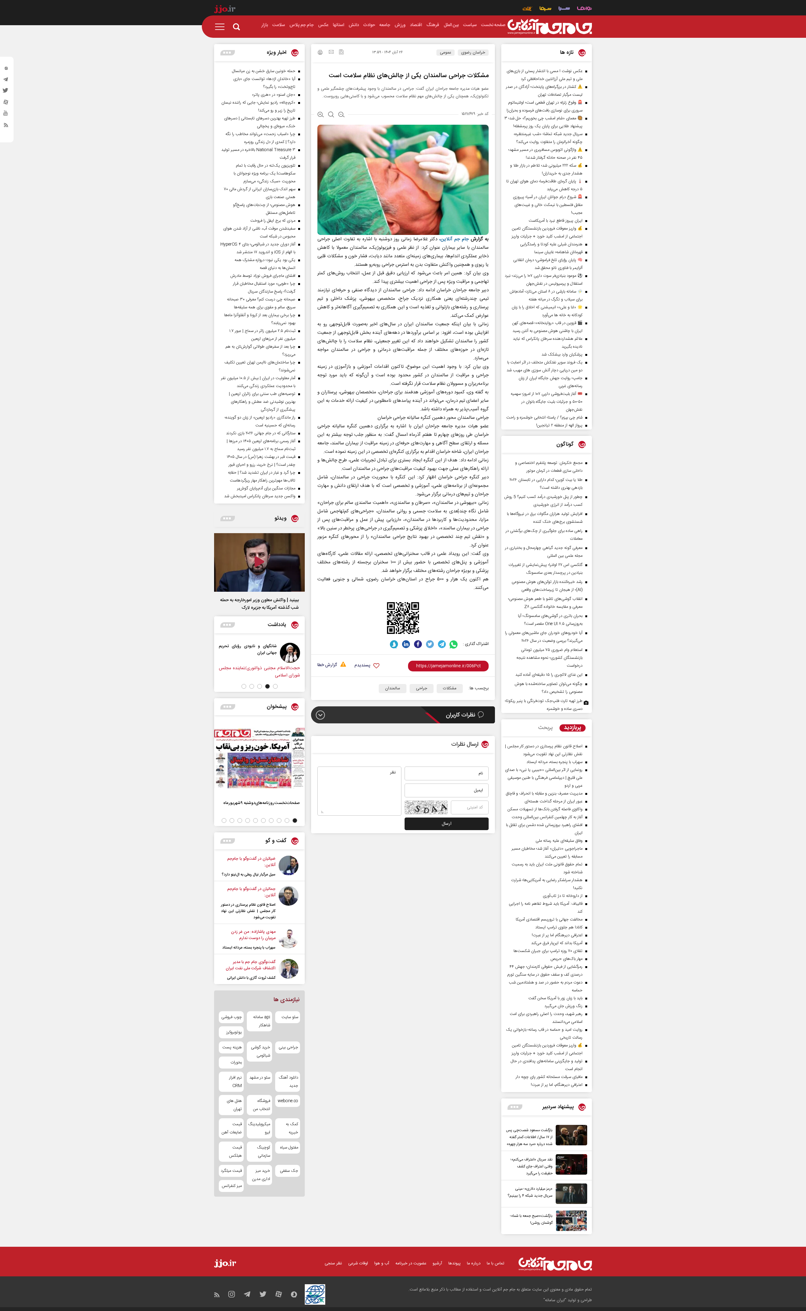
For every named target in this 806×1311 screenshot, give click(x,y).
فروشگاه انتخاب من (261, 1105)
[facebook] (418, 644)
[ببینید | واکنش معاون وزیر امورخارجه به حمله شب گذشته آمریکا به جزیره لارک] (259, 562)
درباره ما (473, 1263)
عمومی (445, 52)
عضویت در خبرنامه (410, 1263)
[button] (275, 686)
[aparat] (6, 103)
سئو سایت (289, 1017)
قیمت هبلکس (235, 1151)
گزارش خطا (327, 665)
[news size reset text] (331, 115)
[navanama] (584, 9)
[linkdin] (406, 644)
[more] (515, 1107)
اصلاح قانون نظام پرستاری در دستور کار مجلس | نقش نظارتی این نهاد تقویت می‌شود (248, 911)
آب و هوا (381, 1263)
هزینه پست (232, 1047)
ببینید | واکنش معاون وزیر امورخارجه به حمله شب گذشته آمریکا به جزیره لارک (259, 604)
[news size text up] (320, 115)
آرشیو (437, 1263)
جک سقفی (289, 1170)
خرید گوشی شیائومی (260, 1051)
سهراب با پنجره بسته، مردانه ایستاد (248, 947)
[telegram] (6, 81)
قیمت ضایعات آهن (232, 1128)
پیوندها (454, 1263)
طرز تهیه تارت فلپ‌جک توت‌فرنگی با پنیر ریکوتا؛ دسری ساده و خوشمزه (543, 705)
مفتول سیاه (289, 1147)
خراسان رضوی (473, 52)
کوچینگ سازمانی (263, 1151)
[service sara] (564, 9)
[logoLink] (550, 27)
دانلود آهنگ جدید (288, 1081)
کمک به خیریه (292, 1128)
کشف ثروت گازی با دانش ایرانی (251, 978)
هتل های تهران (234, 1105)
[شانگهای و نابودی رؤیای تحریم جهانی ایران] (293, 653)
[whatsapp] (454, 644)
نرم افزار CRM (235, 1081)
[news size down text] (341, 115)
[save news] (341, 52)
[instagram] (6, 69)
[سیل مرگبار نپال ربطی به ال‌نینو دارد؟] (288, 867)
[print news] (320, 53)
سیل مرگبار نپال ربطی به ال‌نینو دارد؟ (248, 874)
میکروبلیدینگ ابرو (259, 1128)
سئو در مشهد (259, 1077)
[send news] (331, 52)
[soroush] (394, 644)
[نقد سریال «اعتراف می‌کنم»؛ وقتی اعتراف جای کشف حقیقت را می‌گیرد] (570, 1165)
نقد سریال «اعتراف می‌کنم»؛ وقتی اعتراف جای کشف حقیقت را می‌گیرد (531, 1166)
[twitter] (6, 92)
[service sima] (545, 9)
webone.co (288, 1100)
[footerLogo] (555, 1264)
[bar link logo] (225, 10)
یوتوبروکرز (234, 1032)
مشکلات (450, 688)
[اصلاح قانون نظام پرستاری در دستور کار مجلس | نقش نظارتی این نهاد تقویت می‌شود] (288, 903)
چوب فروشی (231, 1017)
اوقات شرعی (358, 1263)
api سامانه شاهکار (261, 1021)
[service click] (527, 9)
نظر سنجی (333, 1263)
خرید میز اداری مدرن (261, 1175)
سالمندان (392, 688)
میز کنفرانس (232, 1186)
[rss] (6, 126)
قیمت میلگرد (231, 1170)
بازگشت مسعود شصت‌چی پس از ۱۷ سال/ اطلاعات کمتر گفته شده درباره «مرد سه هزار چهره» (529, 1137)
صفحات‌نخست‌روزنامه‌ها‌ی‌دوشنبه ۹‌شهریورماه (261, 803)
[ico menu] (222, 27)
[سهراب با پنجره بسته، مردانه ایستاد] (288, 940)
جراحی (421, 688)
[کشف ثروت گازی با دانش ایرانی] (288, 970)
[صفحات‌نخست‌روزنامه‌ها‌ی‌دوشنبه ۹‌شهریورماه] (259, 758)
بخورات (236, 1062)
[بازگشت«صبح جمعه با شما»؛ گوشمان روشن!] (570, 1221)
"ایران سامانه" (554, 1300)
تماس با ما (495, 1263)
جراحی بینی (288, 1047)
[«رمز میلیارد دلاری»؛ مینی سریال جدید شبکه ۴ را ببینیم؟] (570, 1193)
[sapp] (6, 115)
